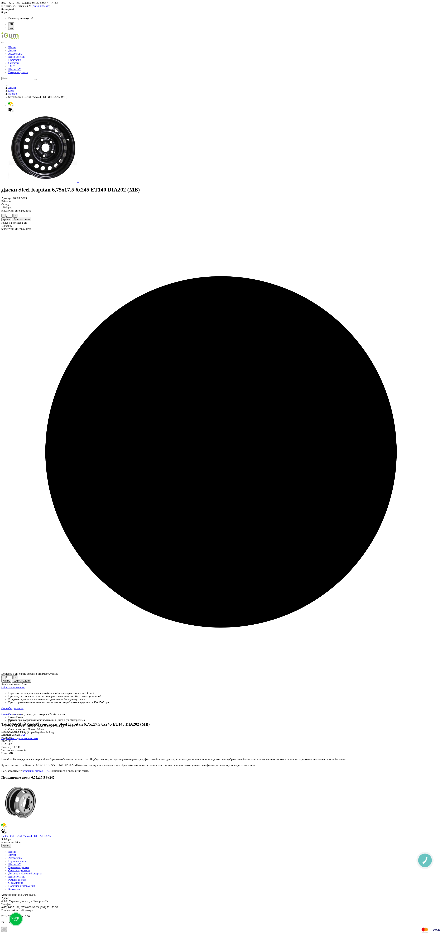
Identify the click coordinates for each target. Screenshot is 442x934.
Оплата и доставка (19, 870)
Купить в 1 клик (21, 219)
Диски (12, 50)
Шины (12, 47)
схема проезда (41, 5)
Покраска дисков (18, 72)
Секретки (14, 62)
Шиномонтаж (16, 56)
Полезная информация (21, 885)
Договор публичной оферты (25, 873)
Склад (5, 204)
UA (11, 28)
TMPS (12, 66)
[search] (35, 79)
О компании (15, 882)
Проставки (14, 59)
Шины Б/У (14, 69)
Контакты (14, 889)
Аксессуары (15, 53)
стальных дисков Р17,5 (36, 770)
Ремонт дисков (17, 879)
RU (11, 24)
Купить (6, 219)
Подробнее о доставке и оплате (19, 738)
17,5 (22, 734)
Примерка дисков (18, 867)
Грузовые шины (17, 861)
